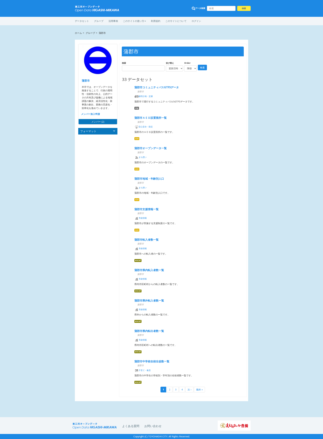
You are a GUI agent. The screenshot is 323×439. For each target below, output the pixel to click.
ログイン (196, 21)
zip (136, 108)
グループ (98, 21)
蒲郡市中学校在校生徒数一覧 (151, 361)
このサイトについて (176, 21)
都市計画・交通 (146, 96)
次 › (189, 389)
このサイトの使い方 (133, 21)
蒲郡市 (86, 80)
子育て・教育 (145, 370)
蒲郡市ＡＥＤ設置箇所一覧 (150, 118)
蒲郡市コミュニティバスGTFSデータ (156, 87)
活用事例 (113, 21)
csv (137, 138)
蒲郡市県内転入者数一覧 (149, 270)
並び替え (170, 63)
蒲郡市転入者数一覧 (146, 239)
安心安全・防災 (146, 126)
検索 (124, 63)
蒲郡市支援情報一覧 (146, 209)
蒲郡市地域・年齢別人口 (149, 178)
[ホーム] (97, 8)
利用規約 (155, 21)
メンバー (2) (97, 121)
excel (138, 260)
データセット (82, 21)
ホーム (78, 32)
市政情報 (143, 218)
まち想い (143, 157)
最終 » (199, 389)
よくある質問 (130, 426)
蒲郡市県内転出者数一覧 (149, 331)
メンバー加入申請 (90, 114)
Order (187, 63)
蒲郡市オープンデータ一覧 (150, 148)
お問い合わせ (153, 426)
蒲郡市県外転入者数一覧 (149, 300)
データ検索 (200, 8)
